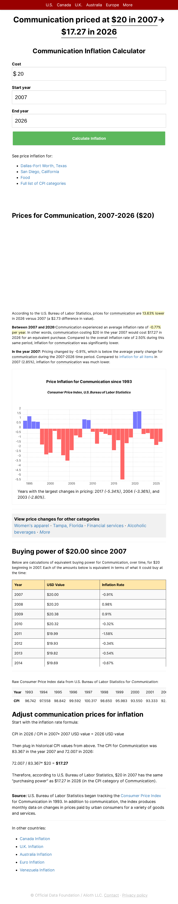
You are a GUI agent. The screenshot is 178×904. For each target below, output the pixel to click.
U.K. (78, 5)
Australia (94, 5)
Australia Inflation (36, 854)
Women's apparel (31, 525)
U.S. (49, 5)
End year (20, 111)
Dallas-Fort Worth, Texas (44, 165)
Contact (111, 895)
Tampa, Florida (68, 525)
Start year (21, 87)
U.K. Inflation (31, 846)
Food (25, 177)
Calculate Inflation (89, 138)
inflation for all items (136, 357)
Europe (112, 5)
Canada (64, 5)
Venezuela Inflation (37, 870)
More (127, 5)
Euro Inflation (32, 862)
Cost (16, 64)
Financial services (105, 525)
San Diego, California (40, 171)
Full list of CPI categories (43, 183)
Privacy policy (135, 895)
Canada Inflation (35, 838)
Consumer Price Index (141, 795)
